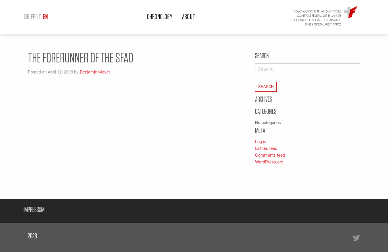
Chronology (159, 17)
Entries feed (266, 148)
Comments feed (270, 155)
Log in (260, 141)
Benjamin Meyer (95, 72)
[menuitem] (27, 17)
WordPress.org (269, 162)
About (188, 17)
